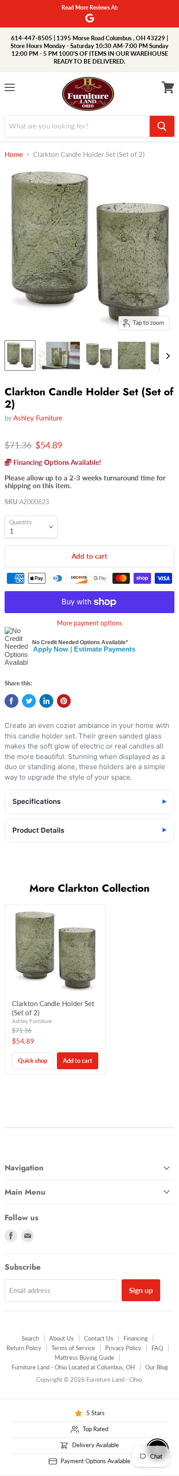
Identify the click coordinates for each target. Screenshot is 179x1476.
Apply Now (50, 649)
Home (14, 154)
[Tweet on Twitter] (29, 701)
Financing (135, 1338)
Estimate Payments (104, 649)
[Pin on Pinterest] (64, 701)
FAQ (157, 1348)
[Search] (162, 126)
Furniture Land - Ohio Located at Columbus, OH (73, 1367)
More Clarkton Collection (89, 888)
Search (30, 1338)
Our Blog (156, 1367)
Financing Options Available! (56, 462)
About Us (61, 1338)
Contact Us (98, 1338)
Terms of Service (73, 1348)
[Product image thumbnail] (59, 355)
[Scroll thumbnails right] (166, 356)
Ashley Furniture (37, 418)
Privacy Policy (123, 1348)
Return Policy (23, 1348)
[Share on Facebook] (11, 701)
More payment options (89, 623)
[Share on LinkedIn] (46, 701)
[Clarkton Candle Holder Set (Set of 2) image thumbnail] (20, 355)
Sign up (141, 1290)
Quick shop (32, 1060)
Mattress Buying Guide (84, 1357)
